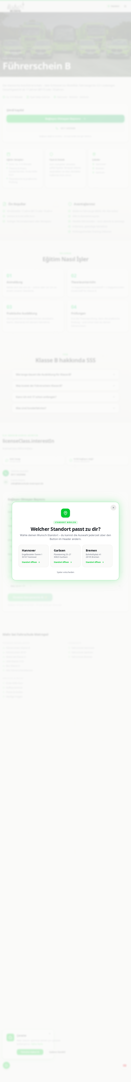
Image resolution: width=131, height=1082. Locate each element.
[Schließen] (113, 507)
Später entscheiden (65, 572)
